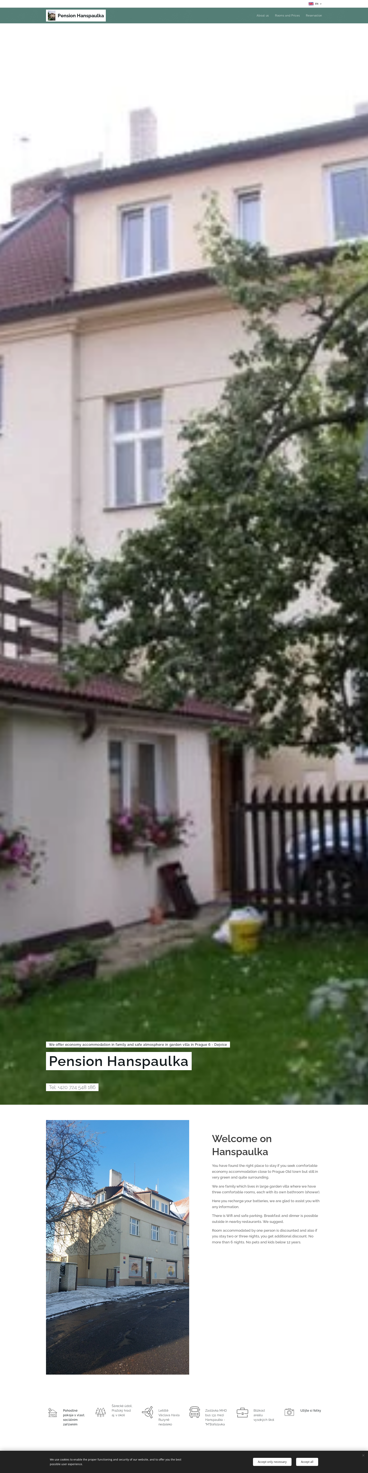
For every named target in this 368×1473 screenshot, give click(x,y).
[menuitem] (264, 15)
